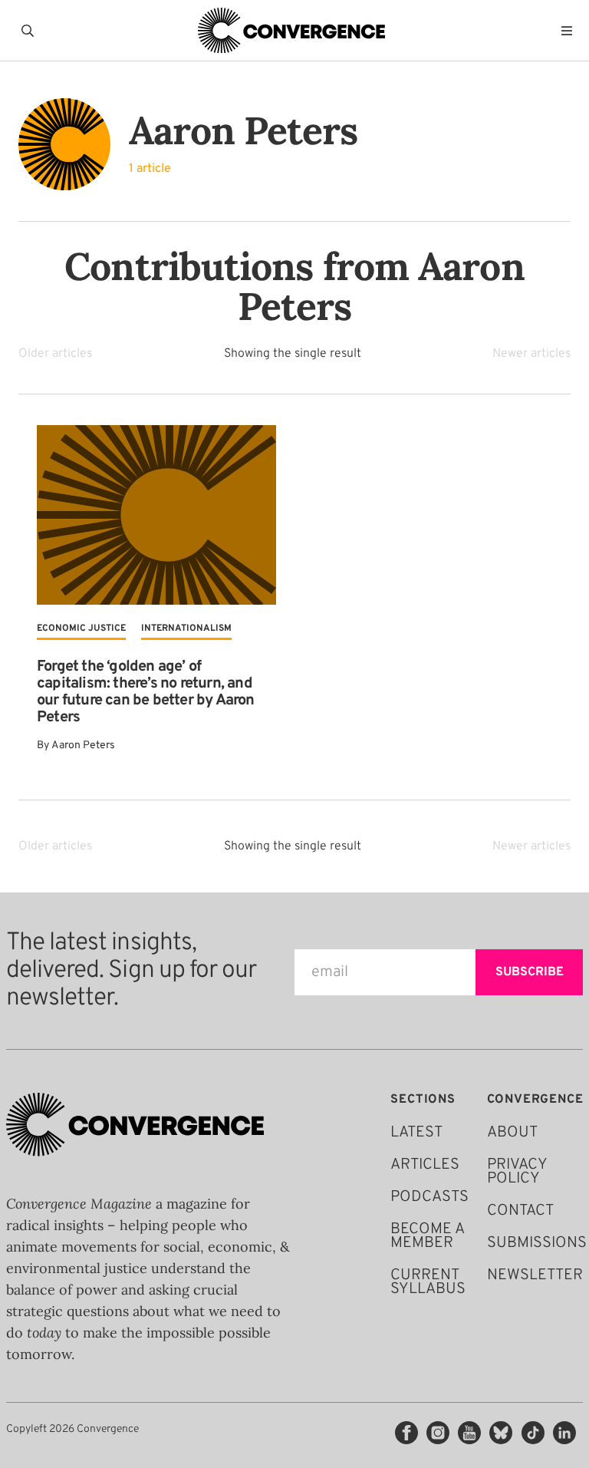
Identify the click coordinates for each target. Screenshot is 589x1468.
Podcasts (429, 1197)
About (512, 1133)
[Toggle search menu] (30, 30)
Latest (416, 1133)
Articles (424, 1165)
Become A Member (427, 1236)
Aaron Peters (83, 745)
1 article (150, 168)
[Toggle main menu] (570, 30)
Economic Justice (81, 628)
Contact (520, 1211)
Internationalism (186, 628)
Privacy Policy (517, 1172)
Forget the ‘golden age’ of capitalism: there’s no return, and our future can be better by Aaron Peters (146, 692)
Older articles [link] (55, 353)
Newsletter (535, 1275)
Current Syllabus (428, 1282)
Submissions (537, 1243)
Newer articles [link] (531, 353)
